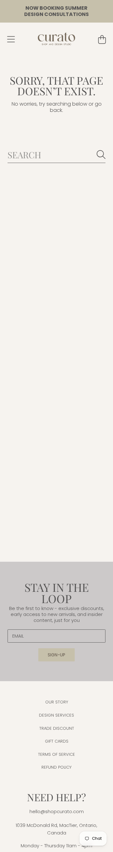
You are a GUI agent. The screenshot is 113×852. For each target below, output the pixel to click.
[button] (11, 39)
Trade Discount (56, 728)
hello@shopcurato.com (57, 811)
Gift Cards (56, 741)
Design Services (56, 715)
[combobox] (56, 154)
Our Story (56, 702)
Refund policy (56, 767)
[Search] (101, 154)
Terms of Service (56, 754)
